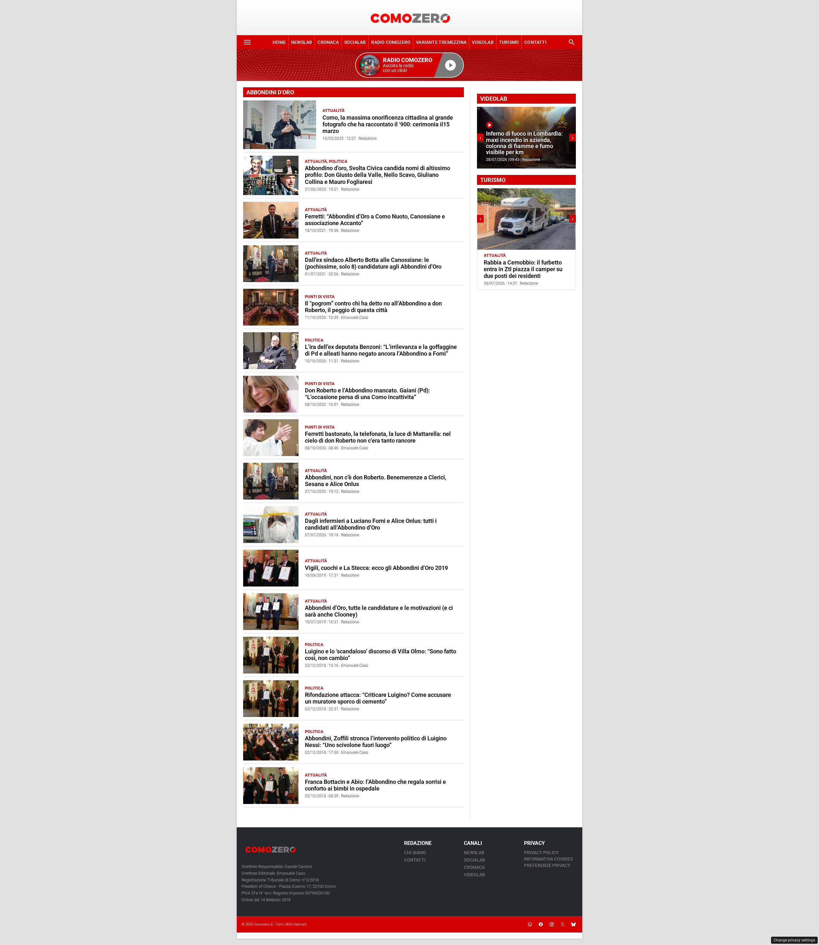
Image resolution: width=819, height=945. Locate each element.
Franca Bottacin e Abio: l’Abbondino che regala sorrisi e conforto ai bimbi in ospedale (375, 785)
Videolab (483, 42)
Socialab (355, 42)
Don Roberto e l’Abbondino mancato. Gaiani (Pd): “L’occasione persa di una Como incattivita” (367, 393)
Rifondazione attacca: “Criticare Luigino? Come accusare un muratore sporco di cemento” (378, 698)
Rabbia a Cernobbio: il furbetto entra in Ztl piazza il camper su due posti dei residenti (523, 269)
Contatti (535, 42)
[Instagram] (551, 924)
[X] (562, 924)
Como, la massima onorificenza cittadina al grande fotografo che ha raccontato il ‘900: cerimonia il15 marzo (387, 124)
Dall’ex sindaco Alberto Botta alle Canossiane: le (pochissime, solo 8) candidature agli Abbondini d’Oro (373, 263)
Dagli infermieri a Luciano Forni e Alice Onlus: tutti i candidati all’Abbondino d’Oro (371, 524)
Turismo (509, 42)
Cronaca (327, 42)
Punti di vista (320, 296)
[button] (409, 65)
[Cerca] (572, 42)
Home (279, 42)
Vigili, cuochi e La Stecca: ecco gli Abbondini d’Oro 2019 (376, 568)
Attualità (333, 110)
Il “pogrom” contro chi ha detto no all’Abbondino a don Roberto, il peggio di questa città (373, 306)
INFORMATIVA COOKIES (548, 859)
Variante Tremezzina (441, 42)
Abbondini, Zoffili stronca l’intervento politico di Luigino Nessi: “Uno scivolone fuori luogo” (376, 741)
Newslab (301, 42)
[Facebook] (541, 924)
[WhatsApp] (530, 924)
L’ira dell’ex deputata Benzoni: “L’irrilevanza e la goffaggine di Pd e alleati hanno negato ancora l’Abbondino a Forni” (381, 350)
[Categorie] (247, 42)
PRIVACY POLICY (541, 852)
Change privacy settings (794, 940)
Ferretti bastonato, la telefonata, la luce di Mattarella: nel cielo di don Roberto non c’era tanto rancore (378, 437)
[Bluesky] (573, 924)
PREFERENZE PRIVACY (547, 865)
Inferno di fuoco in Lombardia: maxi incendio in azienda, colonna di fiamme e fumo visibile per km (524, 142)
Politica (338, 161)
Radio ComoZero (390, 42)
